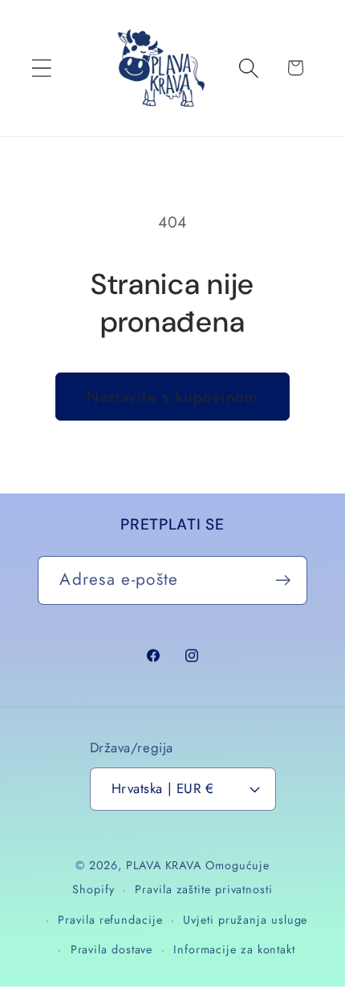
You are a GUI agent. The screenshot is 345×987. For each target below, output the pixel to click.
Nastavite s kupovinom (172, 396)
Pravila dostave (112, 949)
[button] (41, 68)
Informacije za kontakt (234, 949)
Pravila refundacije (110, 920)
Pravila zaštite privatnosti (204, 889)
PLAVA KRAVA (163, 865)
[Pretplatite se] (283, 580)
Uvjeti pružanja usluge (245, 920)
